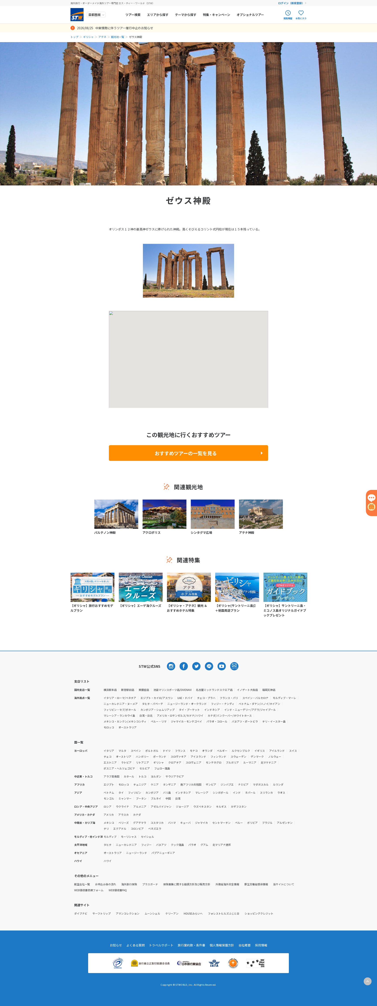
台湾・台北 (146, 715)
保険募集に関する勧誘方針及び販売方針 (186, 884)
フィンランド (218, 756)
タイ (121, 792)
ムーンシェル (152, 913)
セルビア (144, 768)
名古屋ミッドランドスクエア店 (214, 690)
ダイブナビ (80, 913)
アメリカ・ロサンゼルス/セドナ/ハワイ (180, 715)
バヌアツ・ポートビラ (245, 721)
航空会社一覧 (82, 884)
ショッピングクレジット (259, 913)
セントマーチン (221, 822)
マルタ (122, 750)
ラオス (281, 792)
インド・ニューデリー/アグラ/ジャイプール (250, 709)
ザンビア (211, 784)
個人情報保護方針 (222, 945)
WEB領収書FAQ (118, 890)
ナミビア (243, 784)
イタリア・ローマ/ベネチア (120, 698)
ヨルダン (156, 776)
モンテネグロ (213, 762)
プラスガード (150, 884)
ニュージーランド (136, 853)
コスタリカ (157, 822)
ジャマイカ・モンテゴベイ (186, 721)
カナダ (137, 814)
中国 (168, 798)
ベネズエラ (154, 828)
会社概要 (244, 945)
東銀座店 (144, 690)
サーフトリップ (102, 913)
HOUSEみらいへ (193, 913)
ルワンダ (278, 784)
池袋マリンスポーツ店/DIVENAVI (172, 690)
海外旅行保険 (129, 884)
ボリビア (252, 822)
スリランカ (266, 792)
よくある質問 (135, 945)
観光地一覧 (117, 37)
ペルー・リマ (158, 721)
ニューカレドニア (126, 844)
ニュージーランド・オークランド (187, 704)
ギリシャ (88, 37)
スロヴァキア (178, 756)
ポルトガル (151, 750)
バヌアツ (161, 844)
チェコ (107, 756)
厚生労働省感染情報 (256, 884)
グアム (204, 844)
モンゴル (109, 798)
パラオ (192, 844)
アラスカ (123, 814)
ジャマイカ (201, 822)
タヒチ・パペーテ (152, 704)
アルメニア (139, 806)
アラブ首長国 (111, 776)
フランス (180, 750)
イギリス (259, 750)
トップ (74, 37)
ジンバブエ (227, 784)
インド (237, 792)
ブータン (141, 798)
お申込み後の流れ (105, 884)
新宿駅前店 (127, 690)
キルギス (221, 806)
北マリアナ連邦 (221, 844)
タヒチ (107, 844)
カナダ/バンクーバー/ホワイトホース (230, 715)
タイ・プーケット (189, 709)
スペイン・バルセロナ (255, 698)
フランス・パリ (229, 698)
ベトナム (109, 792)
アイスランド (198, 756)
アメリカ (109, 814)
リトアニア (142, 762)
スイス (293, 750)
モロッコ (109, 727)
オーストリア (123, 756)
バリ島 (167, 792)
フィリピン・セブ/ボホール (120, 709)
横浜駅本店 (110, 690)
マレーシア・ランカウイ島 (119, 715)
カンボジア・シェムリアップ (158, 709)
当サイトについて (283, 884)
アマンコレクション (127, 913)
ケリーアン (171, 913)
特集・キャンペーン (216, 14)
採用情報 (261, 945)
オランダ (207, 750)
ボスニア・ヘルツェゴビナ (119, 768)
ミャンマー (125, 798)
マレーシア (201, 792)
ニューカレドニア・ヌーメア (121, 704)
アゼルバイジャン (161, 806)
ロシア (107, 806)
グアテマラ (139, 822)
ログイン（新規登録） (291, 3)
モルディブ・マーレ (284, 698)
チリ (106, 828)
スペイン (136, 750)
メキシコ (109, 822)
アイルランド (277, 750)
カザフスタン (239, 806)
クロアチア (174, 762)
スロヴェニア (193, 762)
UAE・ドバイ (185, 698)
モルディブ (110, 836)
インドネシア (212, 709)
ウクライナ (122, 806)
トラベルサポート (161, 945)
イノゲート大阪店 (247, 690)
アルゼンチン (285, 822)
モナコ (194, 750)
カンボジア (152, 792)
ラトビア (126, 762)
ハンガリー (142, 756)
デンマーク (257, 756)
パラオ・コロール (216, 721)
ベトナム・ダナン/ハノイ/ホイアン (259, 704)
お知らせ (116, 945)
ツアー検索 (133, 14)
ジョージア (182, 806)
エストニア (110, 762)
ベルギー (222, 750)
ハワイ (107, 861)
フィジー (146, 844)
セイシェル (147, 836)
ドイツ (167, 750)
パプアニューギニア (163, 853)
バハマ (172, 822)
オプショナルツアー (250, 14)
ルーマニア (249, 762)
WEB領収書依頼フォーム (88, 890)
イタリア (109, 750)
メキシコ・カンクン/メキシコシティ (125, 721)
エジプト (109, 784)
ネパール (250, 792)
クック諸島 (177, 844)
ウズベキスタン (202, 806)
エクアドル (119, 828)
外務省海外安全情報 (227, 884)
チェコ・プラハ (206, 698)
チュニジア (139, 784)
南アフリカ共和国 (190, 784)
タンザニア (169, 784)
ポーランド (159, 756)
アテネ (102, 37)
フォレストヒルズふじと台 (223, 913)
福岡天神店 (268, 690)
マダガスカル (261, 784)
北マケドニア (268, 762)
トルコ (142, 776)
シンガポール (220, 792)
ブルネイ (156, 798)
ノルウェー (274, 756)
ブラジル (267, 822)
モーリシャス (129, 836)
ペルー (239, 822)
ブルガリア (232, 762)
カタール (129, 776)
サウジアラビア (175, 776)
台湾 (177, 798)
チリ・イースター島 (274, 721)
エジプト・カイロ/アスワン (157, 698)
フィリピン (134, 792)
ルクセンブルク (241, 750)
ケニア (155, 784)
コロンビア (137, 828)
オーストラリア (127, 727)
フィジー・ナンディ (222, 704)
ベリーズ (123, 822)
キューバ (185, 822)
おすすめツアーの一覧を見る (186, 453)
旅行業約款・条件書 (191, 945)
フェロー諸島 (162, 768)
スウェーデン (238, 756)
